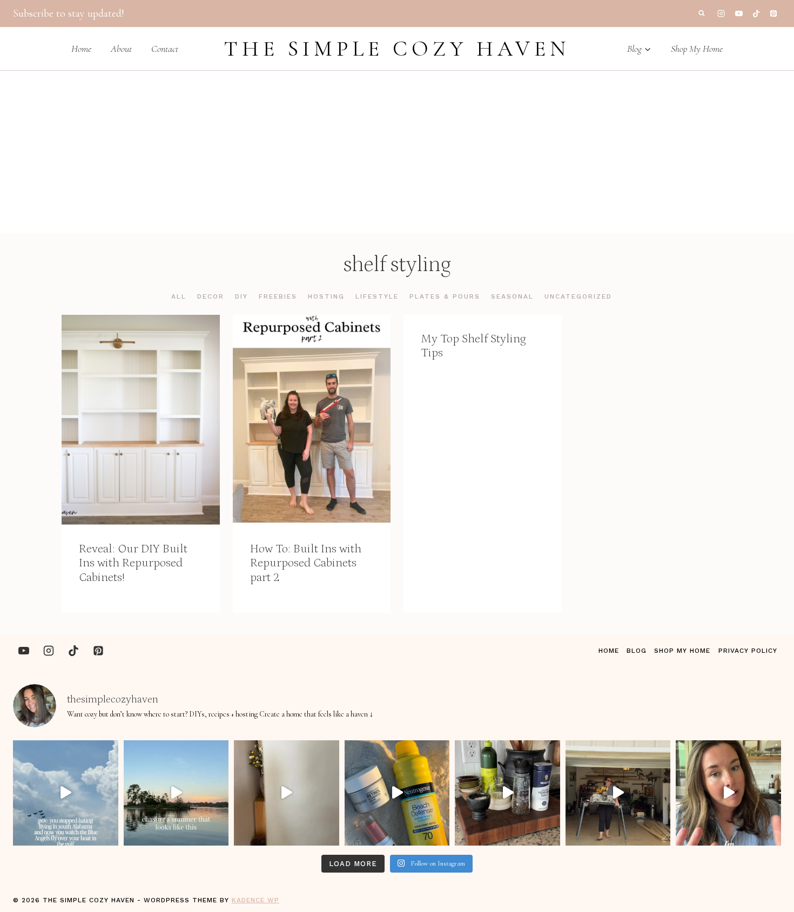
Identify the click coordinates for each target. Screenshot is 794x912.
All (178, 296)
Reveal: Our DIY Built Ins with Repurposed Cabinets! (133, 563)
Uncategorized (578, 296)
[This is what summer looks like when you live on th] (176, 793)
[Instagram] (721, 13)
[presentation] (141, 420)
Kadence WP (255, 900)
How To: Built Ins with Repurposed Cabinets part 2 (305, 563)
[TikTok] (756, 13)
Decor (210, 296)
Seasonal (512, 296)
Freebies (278, 296)
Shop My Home (697, 49)
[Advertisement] (397, 151)
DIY (241, 296)
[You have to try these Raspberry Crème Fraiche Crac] (728, 793)
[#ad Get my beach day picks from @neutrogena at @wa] (397, 793)
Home (81, 49)
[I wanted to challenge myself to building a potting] (618, 793)
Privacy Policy (747, 650)
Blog (637, 650)
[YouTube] (738, 13)
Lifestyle (377, 296)
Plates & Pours (444, 296)
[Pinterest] (773, 13)
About (121, 49)
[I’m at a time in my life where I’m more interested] (507, 793)
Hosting (326, 296)
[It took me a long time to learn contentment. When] (65, 793)
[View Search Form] (701, 13)
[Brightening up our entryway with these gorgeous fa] (286, 793)
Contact (164, 49)
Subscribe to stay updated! (68, 13)
